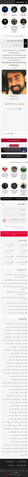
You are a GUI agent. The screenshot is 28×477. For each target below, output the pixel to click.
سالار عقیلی (22, 422)
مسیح (3, 383)
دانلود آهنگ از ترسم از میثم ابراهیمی (17, 313)
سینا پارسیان (12, 415)
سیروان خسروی (21, 409)
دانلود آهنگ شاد (10, 462)
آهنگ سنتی (8, 245)
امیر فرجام (22, 340)
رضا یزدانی (4, 448)
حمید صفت (14, 363)
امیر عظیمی (14, 340)
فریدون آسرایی (6, 425)
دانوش (23, 366)
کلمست (23, 425)
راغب (7, 366)
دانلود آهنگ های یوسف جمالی (14, 156)
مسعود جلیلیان (21, 383)
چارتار (7, 363)
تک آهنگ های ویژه (20, 256)
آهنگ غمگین (8, 250)
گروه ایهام (9, 343)
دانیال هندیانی (15, 366)
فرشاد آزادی (22, 429)
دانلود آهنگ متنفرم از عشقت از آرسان (16, 306)
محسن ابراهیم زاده (10, 396)
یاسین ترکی (13, 370)
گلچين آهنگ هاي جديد (6, 198)
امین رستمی (14, 337)
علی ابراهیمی (22, 448)
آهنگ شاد (22, 250)
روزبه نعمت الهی (5, 451)
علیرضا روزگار (11, 438)
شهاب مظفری (5, 399)
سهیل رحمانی (11, 419)
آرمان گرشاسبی (21, 327)
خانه (21, 36)
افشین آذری (22, 334)
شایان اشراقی (12, 402)
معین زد (23, 386)
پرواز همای (22, 353)
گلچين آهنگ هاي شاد (20, 198)
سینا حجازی (12, 409)
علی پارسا (14, 445)
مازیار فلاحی (14, 399)
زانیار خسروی (13, 448)
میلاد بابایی (13, 373)
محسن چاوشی (21, 396)
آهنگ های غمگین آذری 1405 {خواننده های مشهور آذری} (13, 299)
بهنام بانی (12, 347)
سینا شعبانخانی (21, 412)
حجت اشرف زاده (11, 360)
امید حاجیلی (6, 334)
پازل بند (13, 350)
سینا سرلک (11, 412)
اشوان (7, 330)
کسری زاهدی (15, 425)
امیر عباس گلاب (5, 340)
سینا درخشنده (21, 415)
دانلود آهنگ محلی (21, 465)
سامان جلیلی (13, 422)
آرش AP (8, 324)
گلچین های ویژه (21, 262)
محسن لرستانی (12, 392)
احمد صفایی (14, 330)
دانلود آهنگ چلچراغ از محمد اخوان (17, 309)
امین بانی (23, 337)
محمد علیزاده (13, 389)
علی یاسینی (22, 442)
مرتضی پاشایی (14, 386)
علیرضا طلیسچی (21, 438)
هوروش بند (5, 370)
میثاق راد (13, 379)
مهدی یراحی (22, 376)
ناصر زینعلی (22, 373)
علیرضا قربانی (22, 435)
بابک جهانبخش (21, 347)
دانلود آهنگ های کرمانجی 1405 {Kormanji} (15, 280)
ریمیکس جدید (8, 256)
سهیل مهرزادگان (21, 419)
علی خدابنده (22, 445)
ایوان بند (16, 343)
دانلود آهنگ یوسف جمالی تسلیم (15, 41)
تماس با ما (11, 465)
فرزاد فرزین (13, 429)
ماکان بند (22, 399)
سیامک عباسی (13, 406)
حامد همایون (12, 356)
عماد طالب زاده (21, 432)
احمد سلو (23, 330)
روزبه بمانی (22, 455)
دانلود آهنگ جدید (21, 462)
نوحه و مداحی (8, 262)
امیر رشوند (6, 337)
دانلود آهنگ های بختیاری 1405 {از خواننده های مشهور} (14, 288)
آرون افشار (22, 324)
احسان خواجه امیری (10, 327)
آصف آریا (15, 324)
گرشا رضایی (4, 422)
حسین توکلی (14, 353)
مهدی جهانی (13, 376)
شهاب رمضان (22, 402)
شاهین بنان (22, 406)
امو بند (23, 343)
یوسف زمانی (22, 370)
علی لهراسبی (12, 432)
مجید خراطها (5, 386)
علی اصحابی (5, 445)
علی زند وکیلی (13, 442)
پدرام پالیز (6, 350)
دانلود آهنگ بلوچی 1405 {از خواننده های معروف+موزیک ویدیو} (15, 276)
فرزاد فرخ (6, 429)
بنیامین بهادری (21, 350)
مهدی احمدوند (21, 379)
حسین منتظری (21, 356)
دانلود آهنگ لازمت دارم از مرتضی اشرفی (16, 303)
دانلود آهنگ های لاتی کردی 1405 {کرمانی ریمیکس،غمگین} (15, 293)
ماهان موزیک (20, 2)
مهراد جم (6, 373)
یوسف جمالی (17, 50)
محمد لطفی (22, 389)
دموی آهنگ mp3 (13, 140)
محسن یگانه (22, 392)
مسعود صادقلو (11, 383)
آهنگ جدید (15, 44)
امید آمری (14, 334)
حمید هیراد (22, 363)
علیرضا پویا (13, 435)
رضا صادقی (22, 451)
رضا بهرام (14, 451)
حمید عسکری (22, 360)
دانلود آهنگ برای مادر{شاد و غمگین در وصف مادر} (13, 283)
